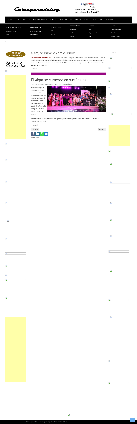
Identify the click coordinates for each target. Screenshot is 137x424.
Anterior (35, 129)
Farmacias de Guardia (75, 25)
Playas (7, 34)
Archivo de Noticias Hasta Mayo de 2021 (87, 12)
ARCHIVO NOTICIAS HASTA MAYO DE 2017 (87, 9)
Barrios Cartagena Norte (35, 27)
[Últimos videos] (88, 4)
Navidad (78, 19)
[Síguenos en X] (85, 4)
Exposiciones (110, 19)
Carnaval (53, 19)
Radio (90, 36)
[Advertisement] (15, 107)
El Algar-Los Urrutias (56, 27)
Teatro (94, 19)
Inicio (10, 19)
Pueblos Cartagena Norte (35, 31)
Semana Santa (21, 19)
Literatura (91, 25)
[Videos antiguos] (90, 4)
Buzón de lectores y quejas (117, 29)
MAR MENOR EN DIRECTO (11, 31)
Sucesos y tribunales (115, 36)
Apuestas (113, 25)
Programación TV (93, 33)
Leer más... (34, 68)
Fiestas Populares (66, 19)
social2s (37, 137)
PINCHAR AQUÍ (41, 121)
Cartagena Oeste (34, 34)
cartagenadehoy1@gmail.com (92, 7)
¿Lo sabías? (113, 33)
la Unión (53, 34)
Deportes (72, 36)
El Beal (52, 31)
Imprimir (35, 125)
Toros (90, 29)
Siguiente (101, 129)
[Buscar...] (95, 4)
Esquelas (72, 33)
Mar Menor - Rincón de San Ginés (13, 27)
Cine (101, 19)
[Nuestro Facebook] (82, 4)
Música (86, 19)
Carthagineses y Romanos (38, 19)
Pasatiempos (73, 29)
